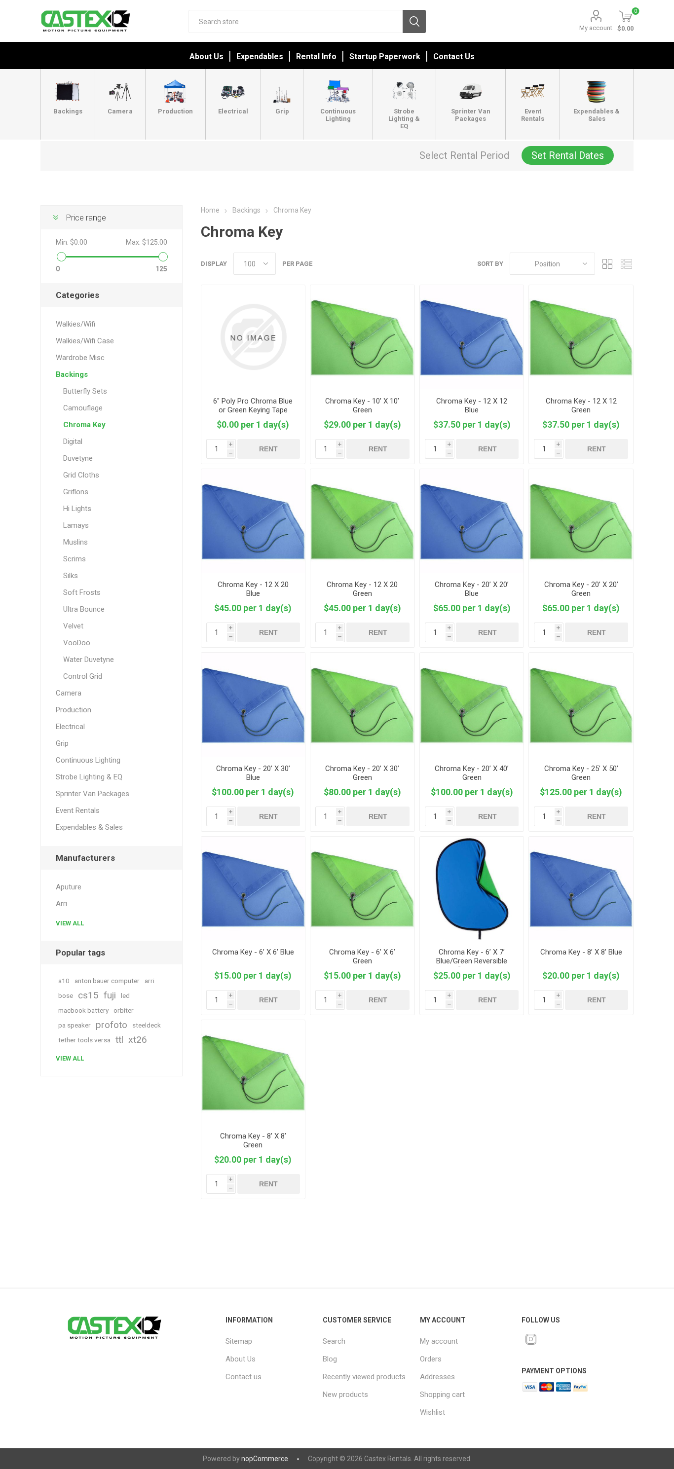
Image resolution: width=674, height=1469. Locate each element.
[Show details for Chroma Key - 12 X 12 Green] (581, 337)
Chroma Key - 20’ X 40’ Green (472, 773)
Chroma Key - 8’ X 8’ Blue (581, 952)
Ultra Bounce (84, 609)
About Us (206, 56)
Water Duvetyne (88, 659)
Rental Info (316, 56)
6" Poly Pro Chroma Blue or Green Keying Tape (253, 405)
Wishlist (432, 1412)
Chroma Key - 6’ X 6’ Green (362, 956)
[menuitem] (267, 1341)
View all (70, 923)
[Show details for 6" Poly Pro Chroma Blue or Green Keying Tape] (253, 337)
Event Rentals (78, 810)
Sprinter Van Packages (92, 793)
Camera (68, 693)
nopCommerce (264, 1459)
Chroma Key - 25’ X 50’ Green (581, 773)
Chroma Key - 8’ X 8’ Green (253, 1140)
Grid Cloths (81, 475)
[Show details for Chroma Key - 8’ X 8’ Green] (253, 1072)
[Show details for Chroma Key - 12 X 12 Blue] (472, 337)
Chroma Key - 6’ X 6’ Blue (253, 952)
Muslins (75, 542)
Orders (431, 1359)
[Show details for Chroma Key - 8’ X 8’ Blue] (581, 889)
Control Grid (82, 676)
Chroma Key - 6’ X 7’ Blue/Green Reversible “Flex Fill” (471, 961)
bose (65, 995)
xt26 (137, 1039)
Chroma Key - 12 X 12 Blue (471, 405)
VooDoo (76, 642)
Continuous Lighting (88, 760)
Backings (72, 374)
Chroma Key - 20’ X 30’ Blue (253, 773)
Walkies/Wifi (75, 324)
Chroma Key (84, 424)
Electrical (70, 726)
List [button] (626, 264)
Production (73, 709)
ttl (119, 1039)
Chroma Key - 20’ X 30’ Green (362, 773)
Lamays (76, 525)
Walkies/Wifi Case (85, 340)
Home (210, 210)
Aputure (68, 886)
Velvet (73, 626)
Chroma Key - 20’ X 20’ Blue (472, 589)
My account (595, 28)
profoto (111, 1024)
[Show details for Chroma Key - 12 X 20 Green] (362, 521)
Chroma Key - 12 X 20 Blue (253, 589)
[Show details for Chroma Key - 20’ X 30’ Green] (362, 705)
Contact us (243, 1376)
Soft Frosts (82, 592)
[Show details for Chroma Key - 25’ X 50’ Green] (581, 705)
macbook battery (83, 1010)
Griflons (75, 491)
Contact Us (454, 56)
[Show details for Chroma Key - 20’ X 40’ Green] (472, 705)
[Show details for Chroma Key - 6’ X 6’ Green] (362, 889)
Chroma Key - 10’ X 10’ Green (362, 405)
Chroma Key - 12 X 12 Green (581, 405)
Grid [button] (607, 264)
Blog (330, 1359)
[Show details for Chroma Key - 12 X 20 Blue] (253, 521)
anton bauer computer (107, 981)
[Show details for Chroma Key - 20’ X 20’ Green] (581, 521)
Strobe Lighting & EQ (89, 776)
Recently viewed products (364, 1376)
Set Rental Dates (567, 155)
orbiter (123, 1010)
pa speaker (74, 1025)
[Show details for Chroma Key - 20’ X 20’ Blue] (472, 521)
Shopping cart (442, 1394)
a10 (64, 981)
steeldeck (146, 1025)
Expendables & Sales (89, 827)
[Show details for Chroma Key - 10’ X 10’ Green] (362, 337)
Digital (72, 441)
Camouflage (83, 408)
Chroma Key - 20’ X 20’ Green (581, 589)
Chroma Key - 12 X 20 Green (362, 589)
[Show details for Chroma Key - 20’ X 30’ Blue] (253, 705)
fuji (110, 995)
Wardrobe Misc (80, 357)
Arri (61, 903)
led (125, 995)
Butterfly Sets (85, 391)
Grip (62, 743)
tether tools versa (84, 1040)
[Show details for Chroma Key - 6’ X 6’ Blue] (253, 889)
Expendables (259, 56)
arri (149, 981)
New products (345, 1394)
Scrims (74, 558)
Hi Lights (77, 508)
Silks (70, 575)
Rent (268, 449)
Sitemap (238, 1341)
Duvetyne (78, 458)
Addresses (437, 1376)
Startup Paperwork (384, 56)
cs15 (88, 995)
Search (414, 21)
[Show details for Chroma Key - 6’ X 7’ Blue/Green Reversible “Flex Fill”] (472, 889)
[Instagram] (531, 1339)
